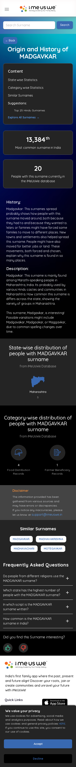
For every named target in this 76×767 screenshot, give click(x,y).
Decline (38, 758)
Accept (38, 744)
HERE (62, 723)
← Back (10, 40)
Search (64, 25)
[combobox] (29, 25)
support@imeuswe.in (47, 514)
